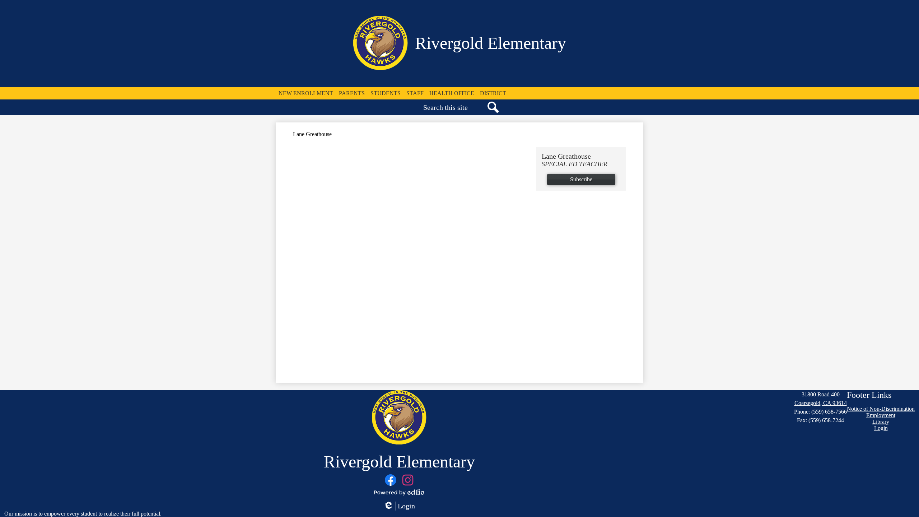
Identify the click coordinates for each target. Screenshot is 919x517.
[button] (306, 93)
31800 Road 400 (821, 394)
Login (399, 506)
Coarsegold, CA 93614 (820, 403)
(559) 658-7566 (829, 412)
